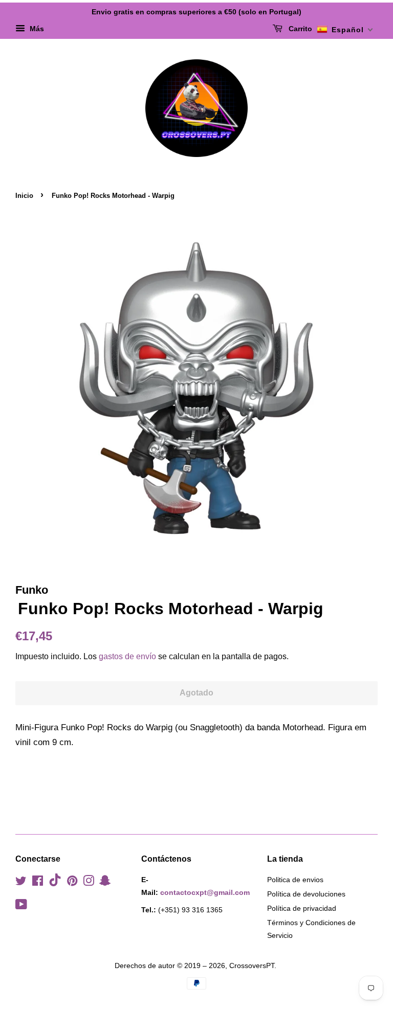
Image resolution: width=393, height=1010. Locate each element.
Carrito (299, 29)
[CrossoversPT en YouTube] (21, 906)
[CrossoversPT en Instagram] (88, 883)
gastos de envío (127, 656)
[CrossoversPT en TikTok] (55, 884)
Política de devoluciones (306, 894)
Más (36, 29)
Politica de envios (295, 880)
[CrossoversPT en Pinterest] (72, 883)
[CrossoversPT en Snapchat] (105, 883)
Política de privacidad (301, 908)
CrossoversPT (251, 965)
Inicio (24, 195)
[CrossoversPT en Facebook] (37, 883)
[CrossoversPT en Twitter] (21, 883)
